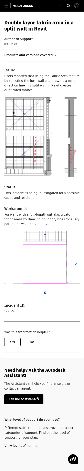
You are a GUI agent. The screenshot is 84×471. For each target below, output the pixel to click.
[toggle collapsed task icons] (60, 5)
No (32, 342)
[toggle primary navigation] (9, 5)
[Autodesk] (23, 5)
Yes (12, 342)
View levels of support (21, 445)
